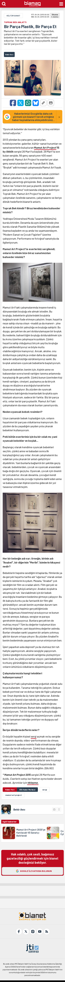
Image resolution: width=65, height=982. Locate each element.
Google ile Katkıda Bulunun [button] (36, 871)
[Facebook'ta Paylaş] (13, 103)
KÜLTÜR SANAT (13, 15)
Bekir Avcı (19, 809)
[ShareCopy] (43, 103)
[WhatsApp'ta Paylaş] (28, 103)
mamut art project (13, 795)
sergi (33, 736)
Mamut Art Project (45, 147)
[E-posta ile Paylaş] (51, 103)
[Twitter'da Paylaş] (20, 103)
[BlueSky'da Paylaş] (35, 103)
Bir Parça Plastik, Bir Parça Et (30, 26)
